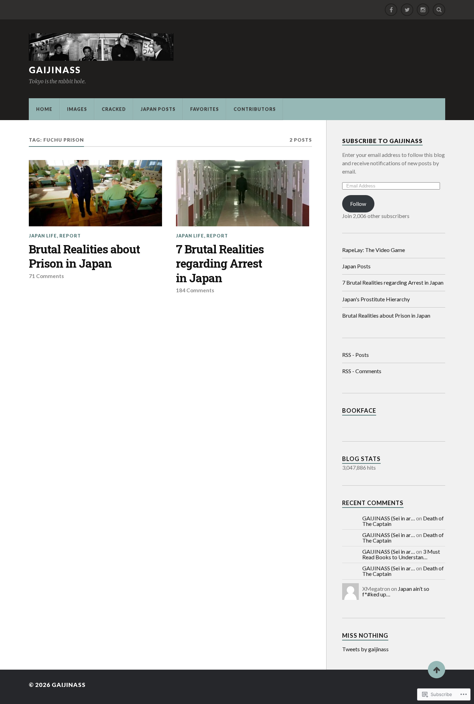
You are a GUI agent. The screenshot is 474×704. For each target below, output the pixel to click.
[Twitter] (407, 9)
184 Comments (195, 290)
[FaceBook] (391, 9)
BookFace (359, 410)
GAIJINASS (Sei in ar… (388, 518)
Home (44, 109)
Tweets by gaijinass (365, 649)
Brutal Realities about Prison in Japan (84, 256)
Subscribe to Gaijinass (382, 140)
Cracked (114, 109)
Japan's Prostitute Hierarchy (376, 299)
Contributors (255, 109)
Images (77, 109)
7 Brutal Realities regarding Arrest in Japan (220, 263)
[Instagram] (423, 9)
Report (70, 235)
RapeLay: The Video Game (373, 249)
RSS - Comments (361, 371)
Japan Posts (158, 109)
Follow (358, 203)
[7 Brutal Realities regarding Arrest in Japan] (242, 193)
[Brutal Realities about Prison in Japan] (95, 193)
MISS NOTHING (365, 635)
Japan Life (43, 235)
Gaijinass (55, 70)
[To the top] (436, 669)
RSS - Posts (355, 354)
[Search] (439, 9)
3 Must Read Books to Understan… (401, 554)
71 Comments (46, 276)
